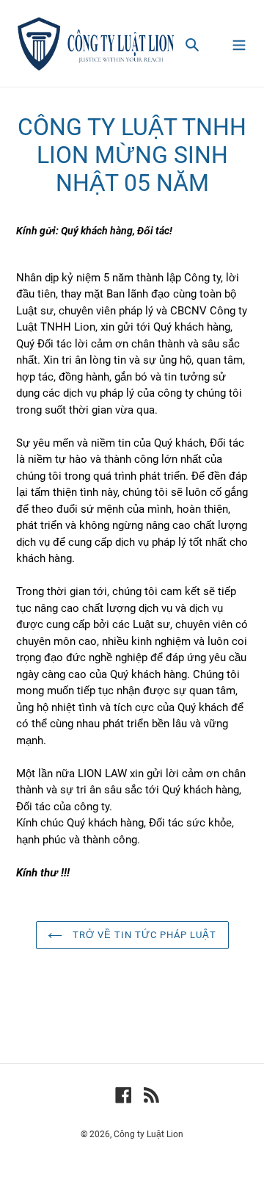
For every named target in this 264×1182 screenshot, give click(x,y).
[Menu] (239, 44)
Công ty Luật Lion (148, 1134)
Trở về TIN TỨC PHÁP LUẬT (143, 934)
